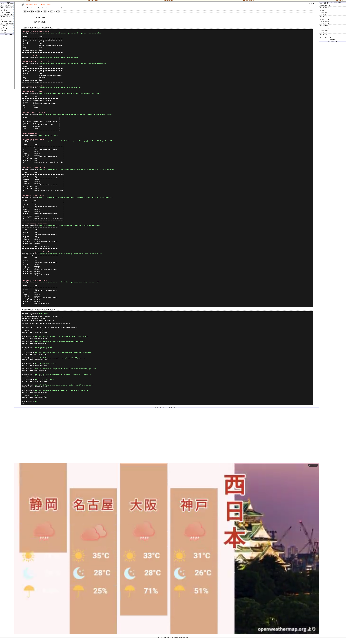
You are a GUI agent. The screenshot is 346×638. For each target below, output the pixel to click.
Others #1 (3, 30)
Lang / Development (6, 27)
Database (3, 20)
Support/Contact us (248, 0)
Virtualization (5, 11)
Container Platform (6, 14)
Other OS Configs (93, 0)
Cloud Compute (5, 12)
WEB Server (4, 18)
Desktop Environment (7, 29)
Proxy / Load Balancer (7, 23)
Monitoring (4, 25)
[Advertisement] (7, 62)
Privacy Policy (168, 0)
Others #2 (3, 32)
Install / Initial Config (7, 3)
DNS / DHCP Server (6, 7)
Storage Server (5, 9)
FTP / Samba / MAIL (6, 21)
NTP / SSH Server (6, 5)
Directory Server (5, 16)
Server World (26, 0)
